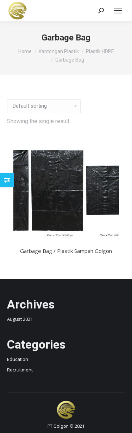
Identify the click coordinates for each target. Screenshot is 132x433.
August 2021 (20, 319)
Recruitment (20, 370)
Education (17, 359)
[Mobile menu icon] (118, 11)
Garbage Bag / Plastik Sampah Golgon (66, 250)
